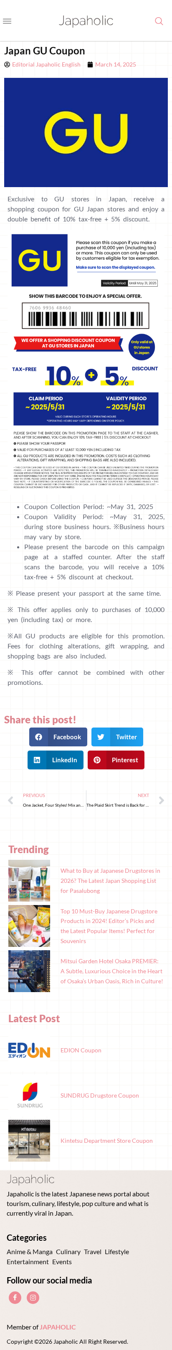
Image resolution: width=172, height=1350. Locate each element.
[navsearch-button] (155, 21)
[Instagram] (33, 1297)
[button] (58, 737)
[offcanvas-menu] (7, 21)
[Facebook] (15, 1297)
